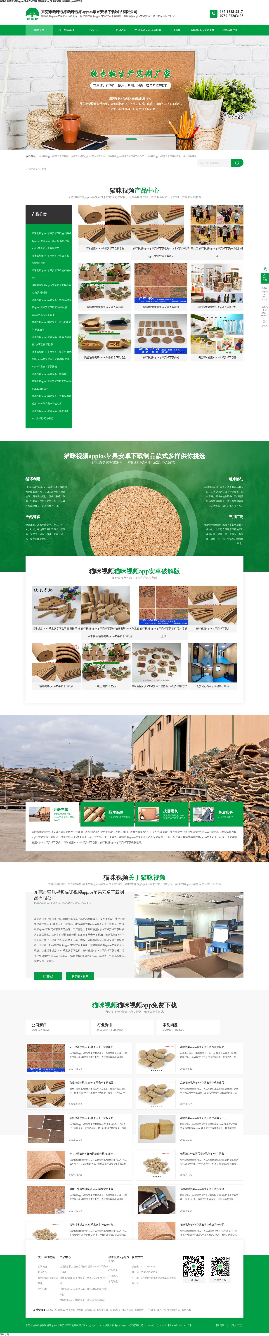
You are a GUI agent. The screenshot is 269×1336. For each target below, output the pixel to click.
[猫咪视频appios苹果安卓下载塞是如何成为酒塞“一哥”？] (156, 1071)
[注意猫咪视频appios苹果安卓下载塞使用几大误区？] (156, 1107)
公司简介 (48, 976)
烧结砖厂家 (90, 1310)
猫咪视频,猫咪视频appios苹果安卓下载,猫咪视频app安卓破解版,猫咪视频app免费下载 (41, 1)
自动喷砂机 (102, 1310)
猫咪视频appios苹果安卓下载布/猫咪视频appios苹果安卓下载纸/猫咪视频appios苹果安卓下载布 (51, 307)
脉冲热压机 (127, 1310)
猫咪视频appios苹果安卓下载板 (56, 686)
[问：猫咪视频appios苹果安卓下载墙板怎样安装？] (46, 1071)
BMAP (150, 1325)
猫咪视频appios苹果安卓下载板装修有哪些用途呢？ (208, 1224)
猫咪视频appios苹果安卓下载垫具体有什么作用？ (207, 1118)
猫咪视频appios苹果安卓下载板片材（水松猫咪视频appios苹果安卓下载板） (161, 252)
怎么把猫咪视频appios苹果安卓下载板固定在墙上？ (98, 1082)
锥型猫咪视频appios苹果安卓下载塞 (217, 357)
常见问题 (113, 1281)
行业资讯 (113, 1270)
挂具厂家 (161, 1310)
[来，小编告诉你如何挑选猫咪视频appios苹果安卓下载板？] (46, 1178)
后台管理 (236, 1325)
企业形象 (42, 1289)
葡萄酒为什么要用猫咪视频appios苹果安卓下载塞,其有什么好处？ (216, 1153)
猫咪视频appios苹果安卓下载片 (213, 628)
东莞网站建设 (135, 1325)
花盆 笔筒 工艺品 (106, 686)
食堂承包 (70, 1310)
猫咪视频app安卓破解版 (48, 1281)
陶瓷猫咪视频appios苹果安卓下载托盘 (105, 357)
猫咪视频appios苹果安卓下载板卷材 (105, 248)
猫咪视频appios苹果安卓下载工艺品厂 (126, 156)
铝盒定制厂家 (173, 1310)
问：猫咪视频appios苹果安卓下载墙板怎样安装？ (96, 1047)
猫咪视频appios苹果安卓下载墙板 (161, 307)
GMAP (161, 1325)
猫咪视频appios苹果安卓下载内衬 (161, 357)
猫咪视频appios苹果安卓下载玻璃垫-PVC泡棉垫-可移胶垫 (50, 415)
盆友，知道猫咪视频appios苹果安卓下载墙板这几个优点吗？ (103, 1189)
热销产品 (42, 1272)
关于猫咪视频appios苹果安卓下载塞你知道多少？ (96, 1224)
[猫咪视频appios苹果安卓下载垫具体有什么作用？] (156, 1142)
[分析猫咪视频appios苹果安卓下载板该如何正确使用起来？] (46, 1142)
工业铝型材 (139, 1310)
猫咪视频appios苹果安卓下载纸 (53, 156)
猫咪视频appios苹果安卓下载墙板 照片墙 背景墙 (163, 632)
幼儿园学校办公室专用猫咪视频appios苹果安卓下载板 (84, 1269)
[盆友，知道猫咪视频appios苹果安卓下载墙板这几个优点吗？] (46, 1213)
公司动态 (113, 1276)
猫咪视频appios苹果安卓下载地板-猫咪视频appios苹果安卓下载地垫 (52, 400)
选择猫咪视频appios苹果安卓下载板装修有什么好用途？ (210, 1189)
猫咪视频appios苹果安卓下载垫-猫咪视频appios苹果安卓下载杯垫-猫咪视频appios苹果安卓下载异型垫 (52, 240)
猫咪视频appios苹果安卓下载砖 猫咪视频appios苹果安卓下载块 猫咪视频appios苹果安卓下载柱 (110, 632)
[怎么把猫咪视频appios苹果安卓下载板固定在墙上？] (46, 1107)
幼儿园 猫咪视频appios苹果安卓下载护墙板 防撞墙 (217, 252)
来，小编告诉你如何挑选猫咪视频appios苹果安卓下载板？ (101, 1153)
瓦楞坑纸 (186, 1310)
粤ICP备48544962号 (179, 1325)
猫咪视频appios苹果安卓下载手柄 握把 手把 (56, 628)
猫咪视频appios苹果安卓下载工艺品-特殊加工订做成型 (52, 385)
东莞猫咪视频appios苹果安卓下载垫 (88, 156)
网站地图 (4, 1334)
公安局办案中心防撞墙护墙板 (213, 686)
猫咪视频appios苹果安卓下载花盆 (105, 307)
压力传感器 (115, 1310)
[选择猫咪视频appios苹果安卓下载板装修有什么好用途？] (156, 1213)
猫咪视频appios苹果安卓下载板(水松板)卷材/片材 (50, 259)
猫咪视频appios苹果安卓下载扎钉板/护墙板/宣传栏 (83, 1292)
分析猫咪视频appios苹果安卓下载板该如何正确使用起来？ (101, 1118)
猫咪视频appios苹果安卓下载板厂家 (164, 156)
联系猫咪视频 (80, 976)
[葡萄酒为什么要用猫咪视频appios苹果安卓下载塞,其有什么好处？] (156, 1178)
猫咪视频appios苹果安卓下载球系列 (50, 374)
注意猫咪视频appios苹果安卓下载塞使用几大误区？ (208, 1082)
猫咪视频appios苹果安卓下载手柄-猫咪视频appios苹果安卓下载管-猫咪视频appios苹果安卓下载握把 (52, 359)
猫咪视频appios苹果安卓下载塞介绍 (217, 307)
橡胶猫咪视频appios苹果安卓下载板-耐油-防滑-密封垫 (52, 289)
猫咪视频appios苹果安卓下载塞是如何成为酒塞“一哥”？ (210, 1047)
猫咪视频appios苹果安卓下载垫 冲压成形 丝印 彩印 (159, 686)
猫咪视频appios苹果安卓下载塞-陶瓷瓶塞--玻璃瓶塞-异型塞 (52, 341)
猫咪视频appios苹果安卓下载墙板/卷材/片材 (52, 274)
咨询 (264, 280)
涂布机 (80, 1310)
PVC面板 (151, 1310)
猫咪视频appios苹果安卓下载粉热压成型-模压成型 (51, 326)
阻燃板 (61, 1310)
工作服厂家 (51, 1310)
